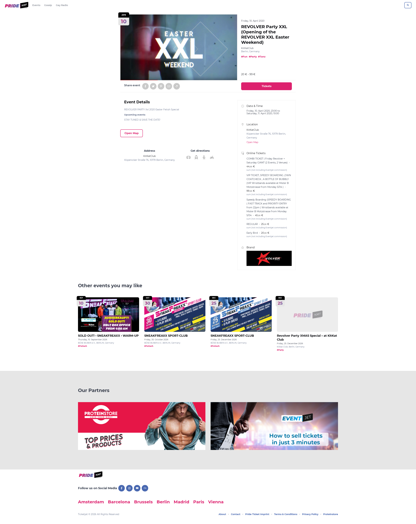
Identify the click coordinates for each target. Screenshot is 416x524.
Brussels (143, 501)
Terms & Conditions (285, 514)
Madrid (181, 501)
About (222, 514)
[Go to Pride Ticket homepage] (16, 5)
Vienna (216, 501)
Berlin (163, 501)
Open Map (131, 133)
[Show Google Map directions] (188, 157)
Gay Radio (62, 5)
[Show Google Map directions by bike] (212, 157)
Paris (198, 501)
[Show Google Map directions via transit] (196, 157)
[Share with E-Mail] (169, 86)
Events (36, 5)
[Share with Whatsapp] (176, 86)
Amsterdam (91, 501)
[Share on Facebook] (145, 86)
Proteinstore (330, 514)
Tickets (267, 86)
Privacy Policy (310, 514)
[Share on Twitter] (153, 86)
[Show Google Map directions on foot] (204, 157)
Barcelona (119, 501)
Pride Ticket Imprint (257, 514)
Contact (235, 514)
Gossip (48, 5)
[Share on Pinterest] (161, 86)
